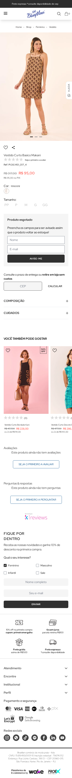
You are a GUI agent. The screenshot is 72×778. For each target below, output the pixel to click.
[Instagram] (7, 737)
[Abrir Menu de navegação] (5, 13)
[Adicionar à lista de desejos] (6, 147)
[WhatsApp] (16, 737)
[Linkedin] (53, 737)
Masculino (46, 565)
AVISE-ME (36, 258)
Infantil (12, 573)
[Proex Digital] (54, 771)
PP (6, 205)
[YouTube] (62, 737)
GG (45, 205)
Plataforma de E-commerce (18, 771)
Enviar (36, 604)
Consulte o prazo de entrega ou (34, 277)
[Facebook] (44, 737)
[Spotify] (34, 737)
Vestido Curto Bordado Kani (16, 424)
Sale (42, 573)
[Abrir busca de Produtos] (59, 14)
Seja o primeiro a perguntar (36, 499)
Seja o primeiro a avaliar (36, 464)
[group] (36, 86)
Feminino (13, 565)
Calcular (55, 286)
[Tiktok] (25, 737)
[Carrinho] (66, 14)
